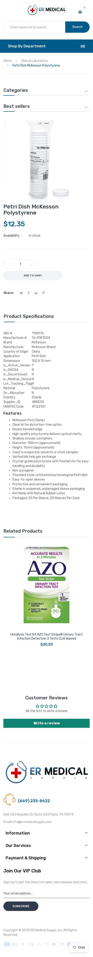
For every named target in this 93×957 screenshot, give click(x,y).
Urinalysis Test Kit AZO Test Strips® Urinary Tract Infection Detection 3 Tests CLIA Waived (46, 636)
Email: (7, 822)
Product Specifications (29, 316)
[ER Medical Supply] (46, 6)
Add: (6, 814)
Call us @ (24, 796)
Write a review (46, 723)
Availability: (11, 236)
